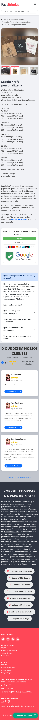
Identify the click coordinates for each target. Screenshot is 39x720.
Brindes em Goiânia (16, 19)
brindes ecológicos (11, 531)
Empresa (4, 648)
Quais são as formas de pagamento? (13, 329)
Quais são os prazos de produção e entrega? (17, 276)
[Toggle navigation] (35, 4)
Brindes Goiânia (29, 564)
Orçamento (20, 239)
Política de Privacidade (9, 650)
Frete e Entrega (6, 670)
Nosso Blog (5, 656)
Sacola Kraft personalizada (15, 24)
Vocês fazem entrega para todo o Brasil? (17, 337)
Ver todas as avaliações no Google (19, 477)
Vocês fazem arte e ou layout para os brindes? (17, 320)
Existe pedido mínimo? (12, 305)
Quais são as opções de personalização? (12, 312)
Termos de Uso (6, 653)
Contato (4, 665)
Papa (10, 4)
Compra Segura (6, 673)
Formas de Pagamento (9, 667)
